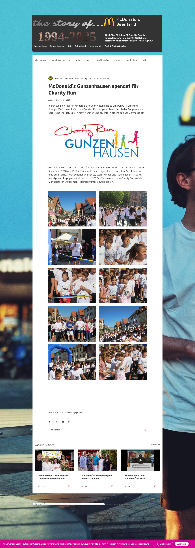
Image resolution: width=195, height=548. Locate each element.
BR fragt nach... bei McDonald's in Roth (135, 477)
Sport (89, 60)
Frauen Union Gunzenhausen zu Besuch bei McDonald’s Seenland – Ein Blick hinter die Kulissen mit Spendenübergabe (54, 477)
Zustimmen (181, 543)
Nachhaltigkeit (103, 60)
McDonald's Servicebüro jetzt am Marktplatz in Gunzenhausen (97, 477)
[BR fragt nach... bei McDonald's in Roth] (140, 460)
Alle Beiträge (40, 60)
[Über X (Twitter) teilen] (56, 421)
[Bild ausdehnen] (72, 208)
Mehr (144, 60)
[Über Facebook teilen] (49, 421)
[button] (156, 60)
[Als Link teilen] (69, 421)
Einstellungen (165, 543)
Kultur (78, 60)
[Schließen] (191, 544)
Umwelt (118, 60)
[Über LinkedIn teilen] (62, 421)
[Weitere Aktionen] (145, 78)
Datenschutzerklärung (140, 543)
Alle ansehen (154, 444)
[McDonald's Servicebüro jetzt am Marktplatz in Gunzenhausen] (97, 460)
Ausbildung (132, 60)
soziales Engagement (61, 60)
